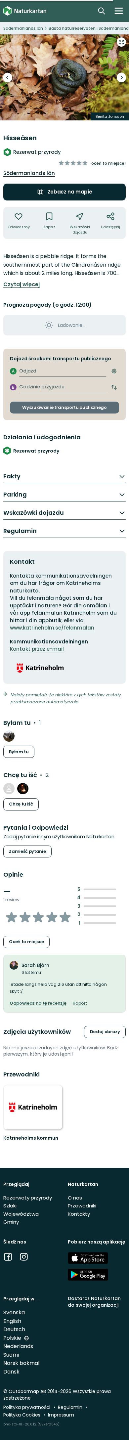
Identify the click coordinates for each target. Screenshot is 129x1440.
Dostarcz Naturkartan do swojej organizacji (94, 1301)
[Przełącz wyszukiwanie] (101, 11)
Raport (80, 1003)
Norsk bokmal (21, 1363)
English (12, 1321)
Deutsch (14, 1329)
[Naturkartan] (24, 11)
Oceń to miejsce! (108, 163)
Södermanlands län (29, 173)
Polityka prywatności (27, 1407)
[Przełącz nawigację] (119, 11)
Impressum (61, 1415)
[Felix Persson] (22, 788)
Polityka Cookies (22, 1415)
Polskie (12, 1338)
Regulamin (71, 1407)
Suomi (11, 1355)
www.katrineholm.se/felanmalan (52, 627)
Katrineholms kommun (30, 1138)
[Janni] (9, 736)
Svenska (14, 1312)
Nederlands (18, 1346)
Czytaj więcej (21, 284)
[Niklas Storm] (9, 788)
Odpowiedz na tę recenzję (38, 1003)
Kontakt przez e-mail (37, 648)
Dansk (11, 1371)
